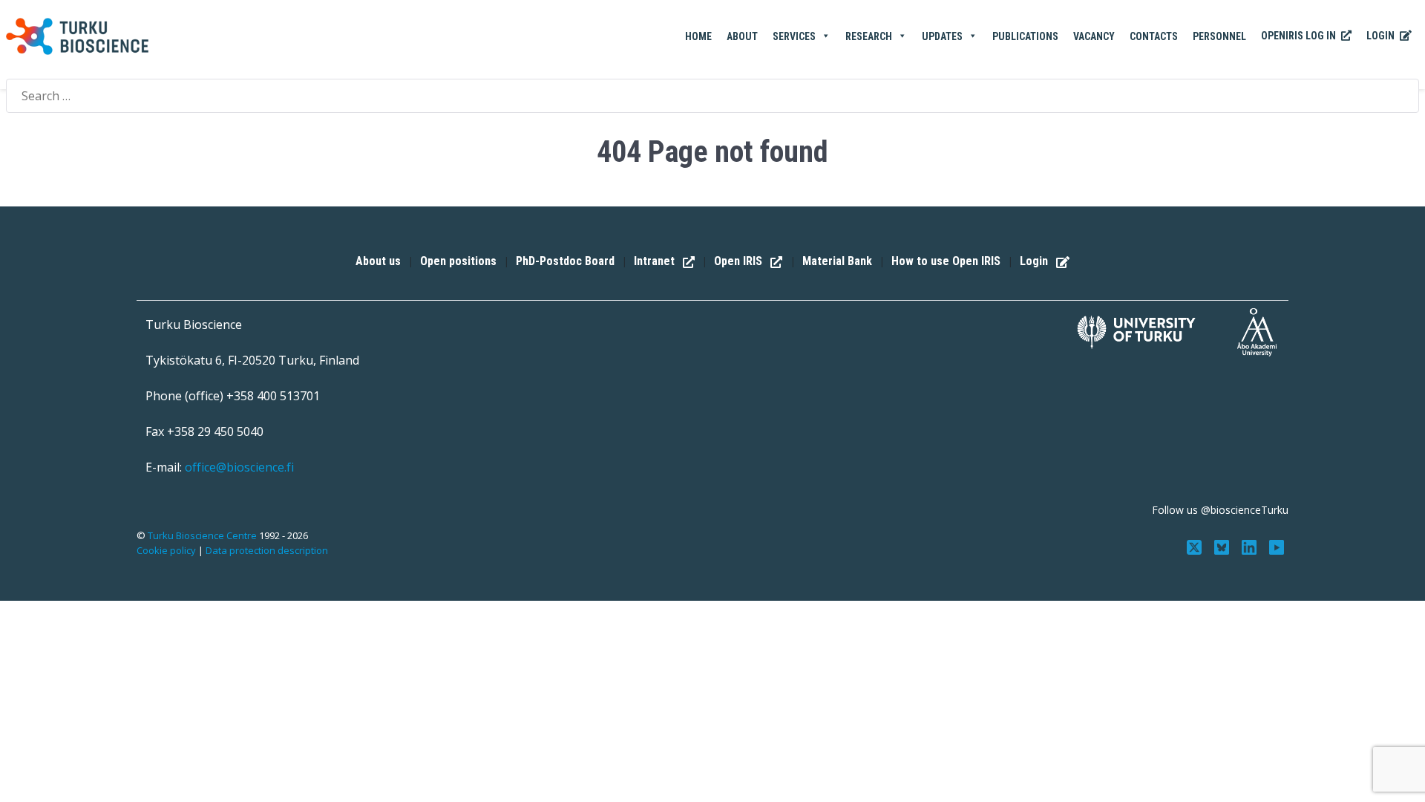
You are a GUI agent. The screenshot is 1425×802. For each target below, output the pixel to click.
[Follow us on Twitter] (1196, 545)
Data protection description (267, 550)
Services (794, 36)
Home (698, 36)
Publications (1025, 36)
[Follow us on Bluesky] (1223, 545)
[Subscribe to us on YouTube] (1276, 545)
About (742, 36)
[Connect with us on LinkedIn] (1250, 545)
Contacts (1154, 36)
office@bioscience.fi (239, 467)
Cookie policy (166, 550)
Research (868, 36)
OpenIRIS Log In (1299, 36)
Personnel (1219, 36)
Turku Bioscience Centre (203, 535)
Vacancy (1094, 36)
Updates (942, 36)
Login (1381, 36)
